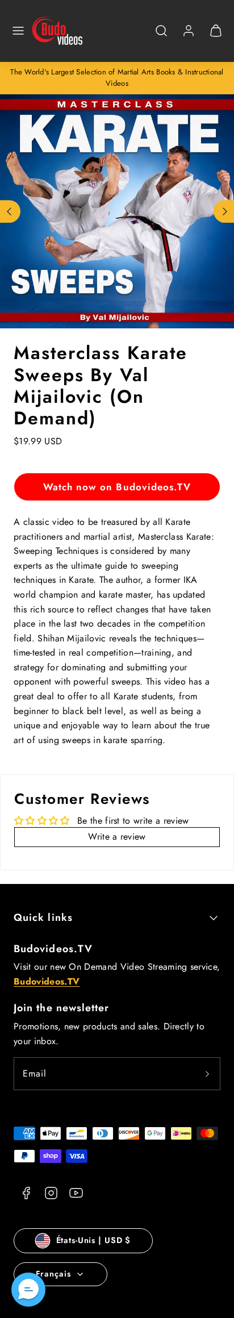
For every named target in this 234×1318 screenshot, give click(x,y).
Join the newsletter (62, 1007)
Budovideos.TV (53, 948)
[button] (18, 30)
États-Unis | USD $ (93, 1240)
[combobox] (161, 36)
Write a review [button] (116, 836)
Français (53, 1273)
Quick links (43, 917)
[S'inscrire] (207, 1073)
